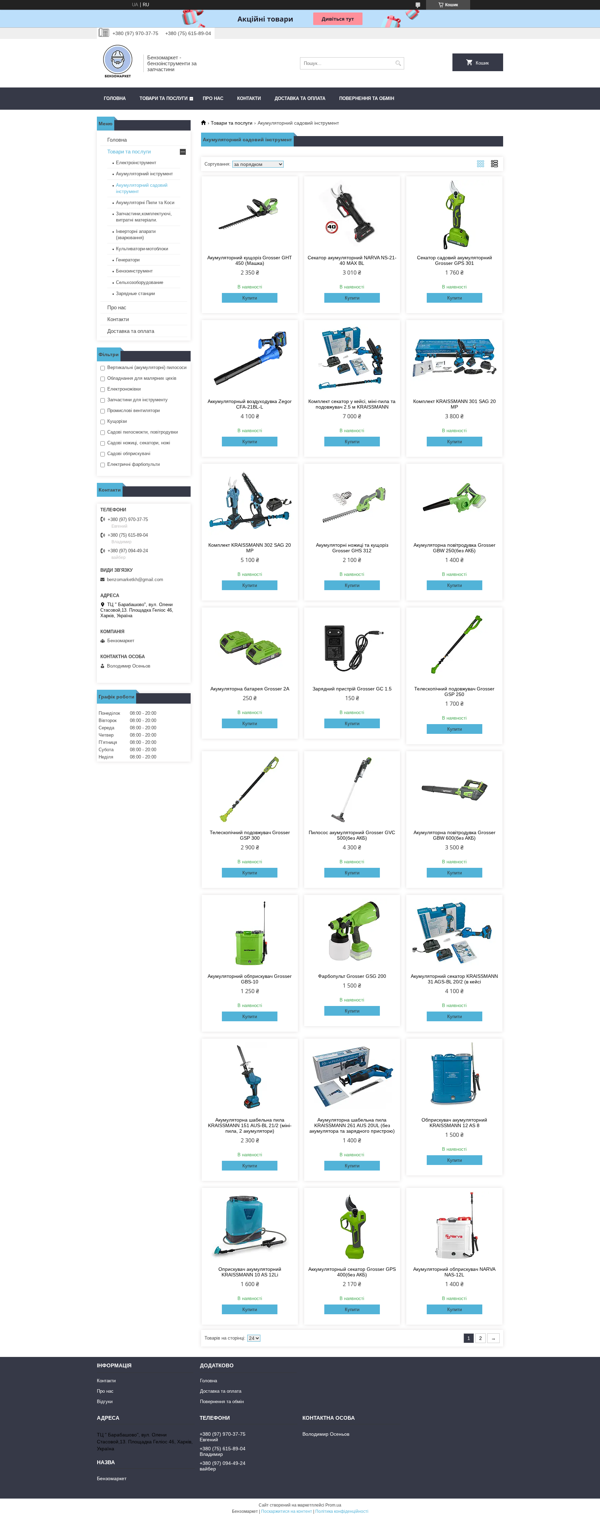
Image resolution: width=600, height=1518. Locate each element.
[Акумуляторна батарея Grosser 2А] (249, 645)
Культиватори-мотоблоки (142, 248)
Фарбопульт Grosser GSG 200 (352, 976)
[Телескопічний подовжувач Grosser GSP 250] (454, 645)
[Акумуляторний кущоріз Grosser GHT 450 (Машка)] (249, 214)
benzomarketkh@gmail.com (135, 579)
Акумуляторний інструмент (144, 173)
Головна (115, 98)
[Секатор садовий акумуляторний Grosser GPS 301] (454, 214)
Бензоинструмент (134, 271)
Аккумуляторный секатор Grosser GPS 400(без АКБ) (352, 1271)
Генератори (128, 259)
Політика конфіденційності (341, 1511)
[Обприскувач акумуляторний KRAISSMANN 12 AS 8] (454, 1077)
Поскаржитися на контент (286, 1511)
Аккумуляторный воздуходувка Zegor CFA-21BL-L (250, 404)
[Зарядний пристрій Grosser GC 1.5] (352, 645)
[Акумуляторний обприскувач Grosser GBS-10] (249, 933)
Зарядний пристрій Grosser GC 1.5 (352, 688)
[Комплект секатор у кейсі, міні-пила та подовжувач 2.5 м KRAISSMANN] (352, 358)
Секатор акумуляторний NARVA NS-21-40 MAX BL (352, 260)
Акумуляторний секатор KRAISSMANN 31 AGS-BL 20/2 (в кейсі (454, 978)
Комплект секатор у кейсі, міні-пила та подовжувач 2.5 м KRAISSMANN (351, 404)
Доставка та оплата (300, 98)
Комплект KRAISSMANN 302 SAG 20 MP (249, 547)
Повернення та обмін (366, 98)
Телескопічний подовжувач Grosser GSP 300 (250, 835)
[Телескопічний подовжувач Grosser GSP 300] (249, 789)
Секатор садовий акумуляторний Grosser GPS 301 (454, 260)
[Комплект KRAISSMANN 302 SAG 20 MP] (249, 502)
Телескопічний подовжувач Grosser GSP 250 (454, 691)
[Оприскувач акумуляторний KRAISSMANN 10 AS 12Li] (249, 1226)
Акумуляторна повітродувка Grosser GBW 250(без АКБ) (454, 547)
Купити (249, 298)
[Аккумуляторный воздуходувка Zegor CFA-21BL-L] (249, 358)
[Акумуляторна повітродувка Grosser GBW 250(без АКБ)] (454, 502)
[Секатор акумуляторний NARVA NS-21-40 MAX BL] (352, 214)
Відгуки (104, 1401)
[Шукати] (398, 63)
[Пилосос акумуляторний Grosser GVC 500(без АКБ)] (352, 789)
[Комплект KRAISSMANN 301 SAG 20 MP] (454, 358)
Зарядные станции (135, 293)
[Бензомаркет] (118, 63)
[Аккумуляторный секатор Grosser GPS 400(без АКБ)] (352, 1226)
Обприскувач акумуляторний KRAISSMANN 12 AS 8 (454, 1122)
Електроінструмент (136, 162)
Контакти (249, 98)
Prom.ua (333, 1505)
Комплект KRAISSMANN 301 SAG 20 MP (454, 404)
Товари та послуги (164, 98)
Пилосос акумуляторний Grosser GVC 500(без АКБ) (352, 835)
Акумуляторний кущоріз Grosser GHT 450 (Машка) (249, 260)
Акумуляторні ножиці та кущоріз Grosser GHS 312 (352, 547)
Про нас (213, 98)
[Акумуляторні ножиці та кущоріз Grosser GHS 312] (352, 502)
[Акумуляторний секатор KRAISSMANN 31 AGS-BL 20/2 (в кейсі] (454, 933)
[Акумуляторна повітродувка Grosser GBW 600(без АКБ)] (454, 789)
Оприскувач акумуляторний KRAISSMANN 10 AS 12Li (249, 1271)
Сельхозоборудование (139, 282)
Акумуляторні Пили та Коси (145, 202)
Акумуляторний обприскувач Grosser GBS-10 (250, 978)
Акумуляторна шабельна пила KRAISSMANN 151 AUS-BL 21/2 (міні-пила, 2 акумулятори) (250, 1125)
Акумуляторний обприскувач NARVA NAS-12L (454, 1271)
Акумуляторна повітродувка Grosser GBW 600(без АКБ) (454, 835)
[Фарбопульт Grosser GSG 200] (352, 933)
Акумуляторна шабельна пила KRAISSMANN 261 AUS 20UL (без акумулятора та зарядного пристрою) (352, 1125)
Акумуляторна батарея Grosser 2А (249, 688)
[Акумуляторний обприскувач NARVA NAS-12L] (454, 1226)
